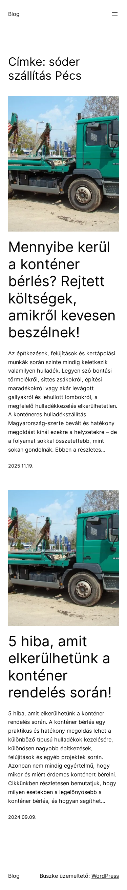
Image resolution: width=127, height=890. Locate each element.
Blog (14, 14)
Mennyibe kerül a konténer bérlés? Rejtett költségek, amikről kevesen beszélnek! (62, 289)
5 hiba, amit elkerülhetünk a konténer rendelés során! (60, 667)
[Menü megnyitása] (115, 14)
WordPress (105, 875)
